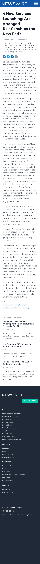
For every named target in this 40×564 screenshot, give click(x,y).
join (26, 305)
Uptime (29, 515)
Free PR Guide (30, 401)
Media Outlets (7, 480)
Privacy (21, 515)
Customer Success (9, 437)
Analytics (5, 431)
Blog (4, 451)
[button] (36, 3)
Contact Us (6, 489)
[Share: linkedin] (12, 56)
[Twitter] (7, 511)
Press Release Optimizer (11, 439)
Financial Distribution (10, 416)
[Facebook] (3, 511)
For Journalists (7, 469)
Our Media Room (8, 457)
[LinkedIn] (10, 511)
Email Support (7, 492)
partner (6, 308)
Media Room (7, 434)
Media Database (8, 422)
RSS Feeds (6, 477)
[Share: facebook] (4, 56)
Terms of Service (9, 515)
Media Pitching (7, 425)
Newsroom (6, 472)
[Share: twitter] (8, 56)
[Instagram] (13, 511)
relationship (16, 308)
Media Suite (6, 419)
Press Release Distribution (12, 413)
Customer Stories (8, 454)
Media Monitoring (8, 428)
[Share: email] (16, 56)
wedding (26, 308)
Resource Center (8, 466)
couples (18, 305)
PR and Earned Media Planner (13, 475)
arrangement (8, 305)
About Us (5, 448)
